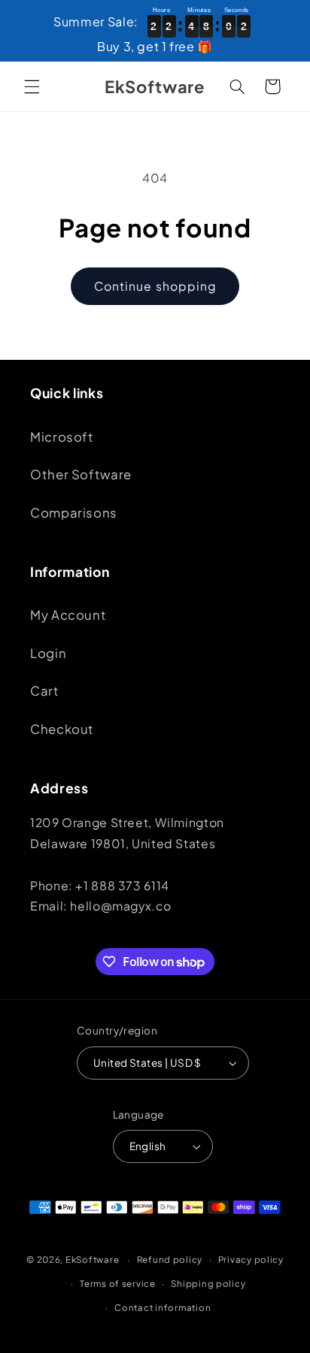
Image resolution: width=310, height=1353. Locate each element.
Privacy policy (251, 1259)
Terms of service (118, 1283)
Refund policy (170, 1259)
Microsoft (62, 437)
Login (48, 653)
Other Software (81, 474)
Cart (44, 691)
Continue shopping (155, 286)
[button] (31, 86)
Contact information (162, 1307)
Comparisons (73, 513)
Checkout (62, 729)
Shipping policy (208, 1283)
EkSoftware (92, 1259)
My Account (68, 615)
